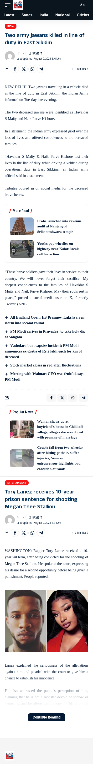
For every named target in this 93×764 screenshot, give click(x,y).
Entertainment (16, 482)
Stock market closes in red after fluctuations (45, 365)
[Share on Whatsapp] (32, 69)
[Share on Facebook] (15, 69)
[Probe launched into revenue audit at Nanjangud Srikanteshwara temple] (22, 226)
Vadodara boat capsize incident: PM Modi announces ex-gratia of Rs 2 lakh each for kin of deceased (43, 351)
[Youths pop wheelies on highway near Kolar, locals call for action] (22, 249)
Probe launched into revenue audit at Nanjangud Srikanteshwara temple (59, 226)
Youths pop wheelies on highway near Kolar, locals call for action (58, 249)
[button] (9, 5)
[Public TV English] (18, 5)
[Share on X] (24, 69)
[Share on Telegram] (41, 69)
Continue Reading (47, 717)
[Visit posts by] (10, 56)
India (10, 26)
